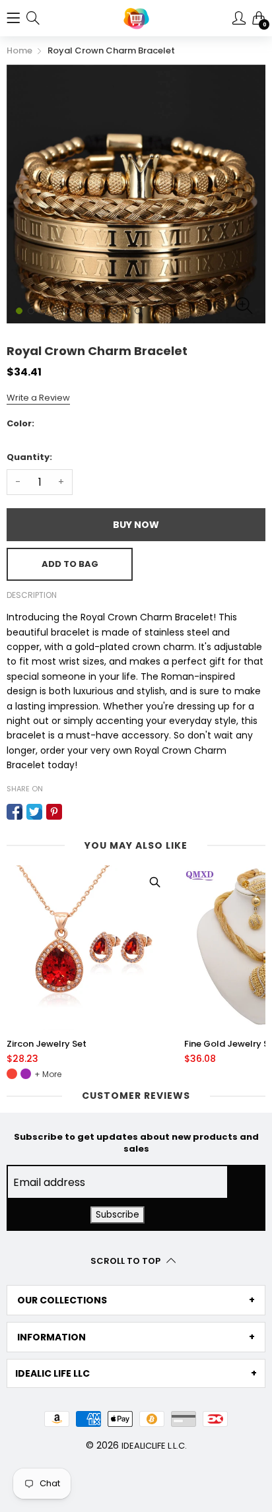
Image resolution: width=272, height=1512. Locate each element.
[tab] (136, 1300)
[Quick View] (154, 882)
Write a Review (38, 397)
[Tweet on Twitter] (34, 812)
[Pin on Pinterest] (54, 812)
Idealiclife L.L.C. (154, 1445)
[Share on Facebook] (14, 812)
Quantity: (29, 457)
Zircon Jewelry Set (46, 1044)
